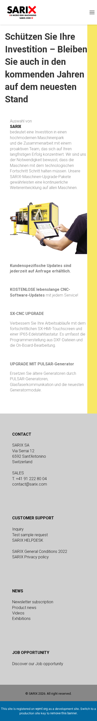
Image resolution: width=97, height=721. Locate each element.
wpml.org (41, 709)
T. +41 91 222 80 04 (29, 478)
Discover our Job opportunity (37, 663)
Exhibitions (21, 618)
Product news (24, 607)
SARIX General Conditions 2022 (39, 551)
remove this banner (63, 713)
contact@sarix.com (29, 484)
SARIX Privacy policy (30, 557)
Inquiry (18, 529)
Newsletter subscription (32, 602)
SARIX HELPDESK (27, 540)
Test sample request (30, 534)
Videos (18, 613)
